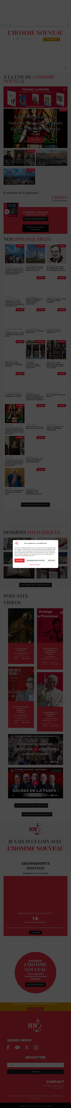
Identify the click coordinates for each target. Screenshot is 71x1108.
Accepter (19, 560)
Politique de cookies (34, 564)
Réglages (51, 560)
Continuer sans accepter (35, 560)
